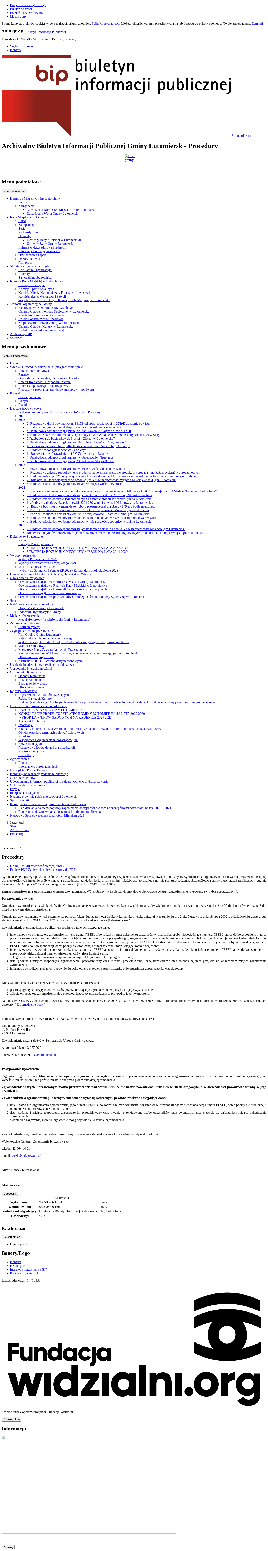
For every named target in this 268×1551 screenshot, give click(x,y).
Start (13, 826)
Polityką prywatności (106, 23)
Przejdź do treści (21, 9)
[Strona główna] (134, 164)
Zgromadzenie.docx (30, 1004)
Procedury (17, 834)
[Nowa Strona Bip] (89, 1532)
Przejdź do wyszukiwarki (27, 12)
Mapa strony (18, 16)
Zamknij (257, 23)
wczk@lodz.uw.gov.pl (26, 1155)
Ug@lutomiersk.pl (43, 1054)
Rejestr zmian (11, 1236)
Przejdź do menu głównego (28, 5)
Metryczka (9, 1193)
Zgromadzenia (19, 830)
